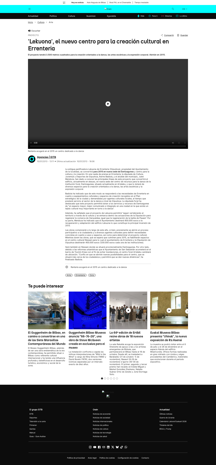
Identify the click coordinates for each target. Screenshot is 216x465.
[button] (187, 311)
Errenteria (80, 275)
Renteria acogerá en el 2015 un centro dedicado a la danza (99, 267)
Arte (69, 275)
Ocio (92, 275)
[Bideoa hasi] (108, 103)
